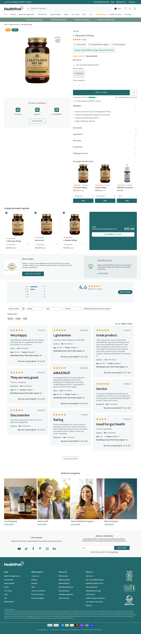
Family (66, 14)
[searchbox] (14, 308)
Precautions (78, 147)
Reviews (89, 605)
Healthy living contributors (95, 598)
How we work (90, 594)
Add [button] (83, 201)
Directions (77, 141)
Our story (89, 576)
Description (77, 128)
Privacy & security (37, 594)
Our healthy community (94, 602)
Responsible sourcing (93, 591)
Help (112, 2)
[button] (125, 8)
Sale (91, 14)
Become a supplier (37, 598)
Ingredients (78, 134)
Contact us (35, 576)
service (10, 319)
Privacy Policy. (114, 552)
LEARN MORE (102, 273)
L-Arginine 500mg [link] (70, 240)
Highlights (77, 106)
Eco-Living (75, 14)
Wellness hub (120, 2)
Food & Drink (42, 14)
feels (25, 319)
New (5, 14)
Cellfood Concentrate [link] (125, 188)
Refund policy (99, 629)
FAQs (33, 587)
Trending (128, 14)
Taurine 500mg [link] (101, 188)
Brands (13, 14)
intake (18, 319)
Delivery (34, 580)
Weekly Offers (101, 14)
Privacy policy (55, 629)
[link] (83, 173)
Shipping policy (75, 629)
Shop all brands (64, 591)
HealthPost (45, 629)
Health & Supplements (27, 14)
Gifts (84, 14)
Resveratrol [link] (39, 240)
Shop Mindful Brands (66, 587)
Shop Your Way (64, 598)
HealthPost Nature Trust (94, 583)
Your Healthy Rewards (101, 2)
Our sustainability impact (95, 580)
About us (132, 2)
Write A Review (125, 292)
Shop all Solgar (33, 274)
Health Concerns (115, 14)
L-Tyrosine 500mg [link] (80, 188)
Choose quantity (79, 80)
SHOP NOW (8, 524)
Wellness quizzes (64, 580)
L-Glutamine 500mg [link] (13, 241)
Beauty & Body (55, 14)
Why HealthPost (91, 587)
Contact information (87, 629)
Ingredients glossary (66, 594)
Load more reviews (70, 458)
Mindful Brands (64, 583)
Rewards (34, 583)
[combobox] (69, 8)
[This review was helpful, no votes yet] (38, 361)
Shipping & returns (80, 153)
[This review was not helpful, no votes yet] (42, 361)
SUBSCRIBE (122, 548)
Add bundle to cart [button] (113, 234)
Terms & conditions (38, 591)
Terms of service (65, 629)
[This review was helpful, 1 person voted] (125, 373)
